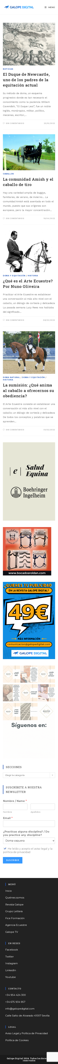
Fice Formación (14, 918)
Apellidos (35, 812)
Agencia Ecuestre (16, 925)
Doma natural (11, 377)
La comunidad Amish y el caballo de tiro (28, 182)
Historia (33, 276)
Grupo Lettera (14, 911)
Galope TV (11, 931)
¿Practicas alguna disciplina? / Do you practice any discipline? (26, 833)
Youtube (10, 977)
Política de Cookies (17, 1040)
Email (8, 818)
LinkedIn (10, 970)
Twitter (9, 956)
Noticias (8, 69)
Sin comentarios (15, 123)
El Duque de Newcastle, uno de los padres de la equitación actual (26, 80)
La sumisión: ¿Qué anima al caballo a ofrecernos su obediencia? (28, 390)
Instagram (11, 963)
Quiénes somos (14, 897)
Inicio (8, 890)
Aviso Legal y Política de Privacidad (26, 1033)
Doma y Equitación (14, 276)
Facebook (11, 949)
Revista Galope (14, 904)
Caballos (8, 174)
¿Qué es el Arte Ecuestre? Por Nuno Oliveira (28, 283)
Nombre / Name (15, 801)
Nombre (7, 812)
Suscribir (12, 860)
